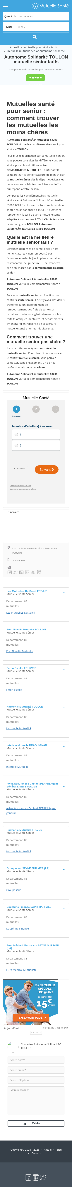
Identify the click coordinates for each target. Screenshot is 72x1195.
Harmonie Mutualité (18, 728)
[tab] (36, 592)
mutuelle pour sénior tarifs (41, 47)
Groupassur (13, 890)
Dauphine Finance (17, 928)
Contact (36, 1153)
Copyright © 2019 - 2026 (25, 1149)
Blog (59, 1149)
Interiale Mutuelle (17, 766)
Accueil (14, 47)
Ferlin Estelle (14, 689)
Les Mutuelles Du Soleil (20, 612)
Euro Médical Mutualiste (21, 970)
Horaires (37, 1033)
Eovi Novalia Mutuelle (19, 651)
